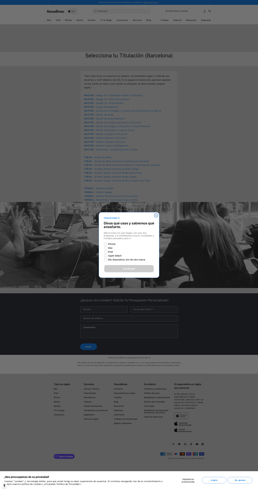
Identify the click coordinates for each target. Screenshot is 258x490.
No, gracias (240, 480)
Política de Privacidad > (69, 484)
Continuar (129, 268)
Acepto (214, 480)
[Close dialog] (156, 215)
